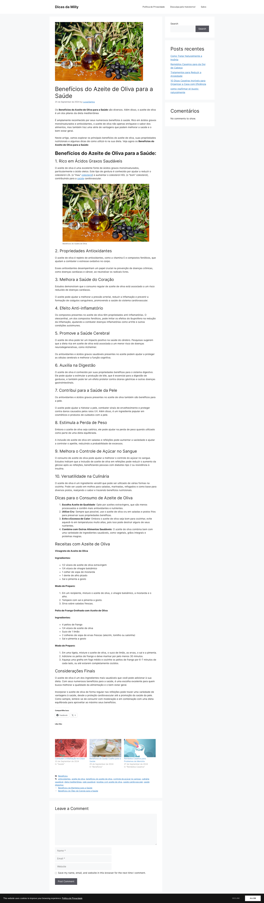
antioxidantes (64, 779)
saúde (80, 178)
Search (174, 23)
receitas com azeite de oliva (109, 782)
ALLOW (253, 898)
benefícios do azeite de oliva (99, 779)
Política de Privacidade (72, 898)
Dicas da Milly (67, 7)
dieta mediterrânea (73, 782)
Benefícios (63, 776)
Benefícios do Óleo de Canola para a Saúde (78, 791)
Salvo (203, 7)
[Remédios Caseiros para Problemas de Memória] (140, 748)
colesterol (87, 175)
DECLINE (236, 898)
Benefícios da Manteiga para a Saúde (75, 788)
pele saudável (89, 782)
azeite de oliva (78, 779)
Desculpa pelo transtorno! (182, 7)
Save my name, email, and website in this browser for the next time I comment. (102, 872)
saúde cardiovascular (133, 782)
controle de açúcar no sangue (127, 779)
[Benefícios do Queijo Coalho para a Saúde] (105, 748)
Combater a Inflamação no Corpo (70, 758)
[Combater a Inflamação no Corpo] (71, 748)
